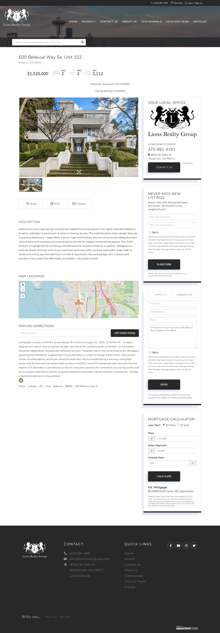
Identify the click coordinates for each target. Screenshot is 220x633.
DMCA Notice (65, 617)
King (48, 386)
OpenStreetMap (123, 317)
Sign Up (198, 3)
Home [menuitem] (73, 21)
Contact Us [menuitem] (109, 21)
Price (151, 433)
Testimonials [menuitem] (151, 21)
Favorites (178, 3)
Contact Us (164, 167)
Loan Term (154, 425)
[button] (82, 42)
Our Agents (187, 163)
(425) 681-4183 (160, 3)
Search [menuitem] (87, 21)
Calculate (164, 476)
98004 (68, 386)
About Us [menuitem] (129, 21)
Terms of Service (179, 397)
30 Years (171, 425)
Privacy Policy (161, 397)
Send (164, 384)
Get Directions (124, 333)
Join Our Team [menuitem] (177, 21)
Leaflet (111, 317)
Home (22, 386)
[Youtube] (178, 545)
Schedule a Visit (184, 295)
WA (41, 386)
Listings (32, 386)
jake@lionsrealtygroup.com (89, 559)
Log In (190, 3)
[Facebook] (170, 545)
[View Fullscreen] (23, 296)
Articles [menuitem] (200, 21)
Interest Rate (156, 457)
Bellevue (57, 386)
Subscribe (164, 264)
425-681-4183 (161, 149)
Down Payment (157, 445)
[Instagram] (186, 545)
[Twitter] (194, 545)
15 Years (184, 425)
